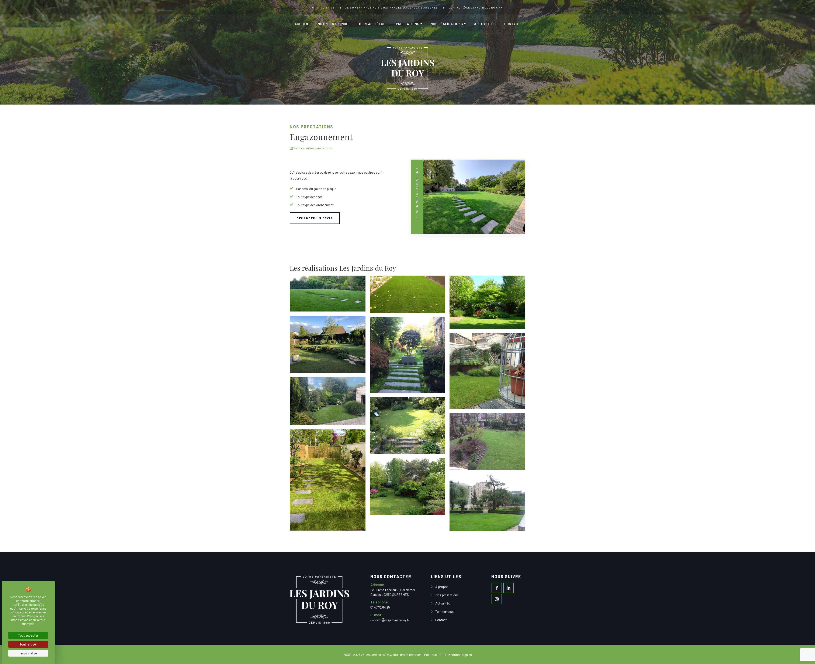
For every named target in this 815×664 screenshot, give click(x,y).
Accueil (302, 24)
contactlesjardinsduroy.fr (475, 7)
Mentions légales (460, 655)
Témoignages (444, 611)
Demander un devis (315, 218)
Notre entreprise (334, 24)
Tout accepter (28, 635)
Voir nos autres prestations (312, 148)
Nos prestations (447, 595)
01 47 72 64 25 (323, 7)
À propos (441, 587)
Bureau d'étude (373, 24)
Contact (512, 24)
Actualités (485, 24)
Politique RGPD (435, 655)
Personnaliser (28, 653)
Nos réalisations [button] (447, 24)
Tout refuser (28, 644)
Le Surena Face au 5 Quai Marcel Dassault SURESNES (391, 7)
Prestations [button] (407, 24)
